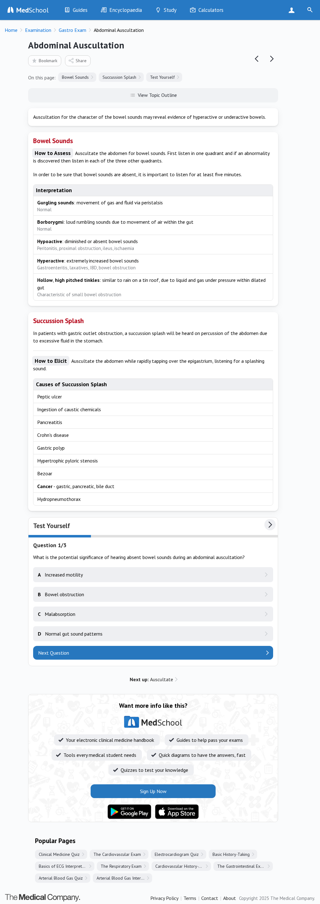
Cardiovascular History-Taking (183, 866)
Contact (209, 898)
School (32, 10)
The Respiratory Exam (121, 866)
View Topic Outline (157, 95)
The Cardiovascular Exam (117, 854)
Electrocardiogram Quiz (177, 854)
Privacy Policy (164, 898)
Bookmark (48, 60)
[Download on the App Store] (177, 811)
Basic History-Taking (231, 854)
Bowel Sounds (75, 77)
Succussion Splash (119, 77)
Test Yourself (162, 77)
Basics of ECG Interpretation (65, 866)
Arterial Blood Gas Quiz (61, 878)
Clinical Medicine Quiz (59, 854)
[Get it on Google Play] (129, 811)
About (229, 898)
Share (81, 60)
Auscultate (151, 679)
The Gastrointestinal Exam (241, 866)
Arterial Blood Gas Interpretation (124, 878)
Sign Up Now (293, 10)
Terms (189, 898)
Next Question (53, 653)
